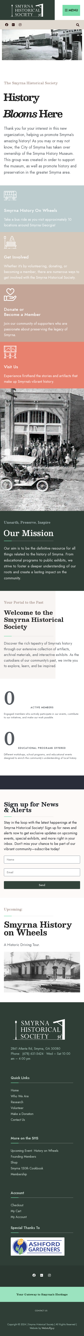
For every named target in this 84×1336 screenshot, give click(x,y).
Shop (14, 1162)
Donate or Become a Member (22, 311)
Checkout (17, 1205)
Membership (19, 1174)
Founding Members (23, 1156)
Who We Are (20, 1096)
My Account (19, 1217)
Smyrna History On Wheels (30, 210)
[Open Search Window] (77, 24)
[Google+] (13, 24)
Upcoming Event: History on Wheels (34, 1150)
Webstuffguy (48, 1328)
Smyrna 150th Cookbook (27, 1168)
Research (17, 1102)
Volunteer (17, 1108)
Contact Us (18, 1119)
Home (15, 1090)
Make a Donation (22, 1114)
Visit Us (11, 367)
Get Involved (16, 257)
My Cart (16, 1211)
